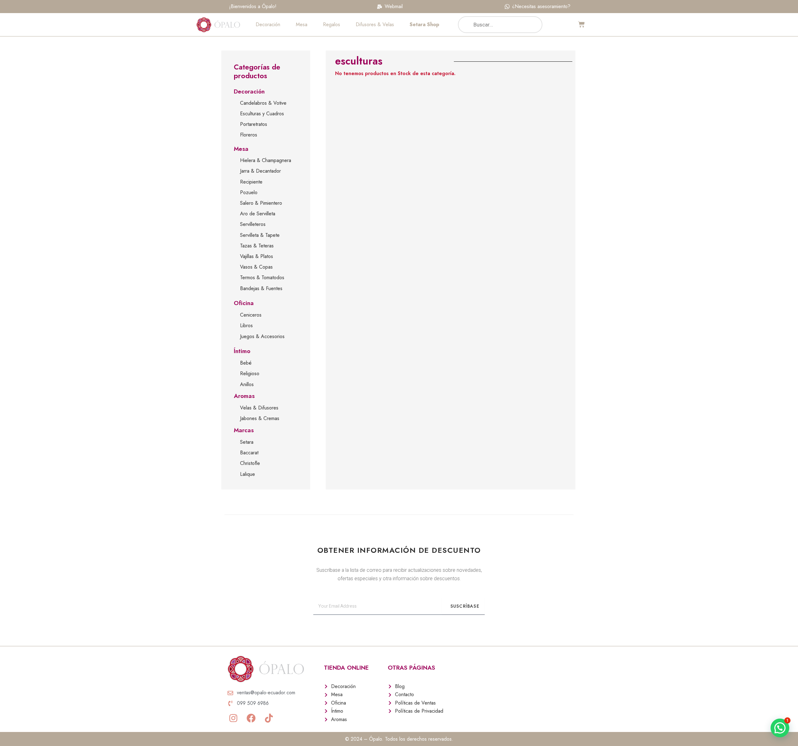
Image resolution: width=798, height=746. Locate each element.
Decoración (268, 24)
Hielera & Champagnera (265, 160)
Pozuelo (248, 192)
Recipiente (251, 181)
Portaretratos (253, 124)
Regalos (331, 24)
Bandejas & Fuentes (261, 288)
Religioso (249, 373)
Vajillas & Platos (256, 256)
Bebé (246, 362)
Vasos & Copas (256, 266)
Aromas (244, 396)
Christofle (250, 463)
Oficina (244, 303)
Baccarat (249, 452)
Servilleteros (253, 224)
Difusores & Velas (375, 24)
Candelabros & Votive (263, 103)
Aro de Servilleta (257, 213)
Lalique (247, 474)
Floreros (248, 134)
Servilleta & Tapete (260, 235)
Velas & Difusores (259, 407)
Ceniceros (251, 314)
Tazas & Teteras (257, 245)
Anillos (247, 384)
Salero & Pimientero (261, 203)
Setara (246, 442)
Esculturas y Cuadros (262, 113)
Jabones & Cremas (259, 418)
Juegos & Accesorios (262, 336)
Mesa (301, 24)
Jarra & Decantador (260, 171)
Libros (246, 325)
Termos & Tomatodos (262, 277)
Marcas (244, 430)
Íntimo (242, 351)
